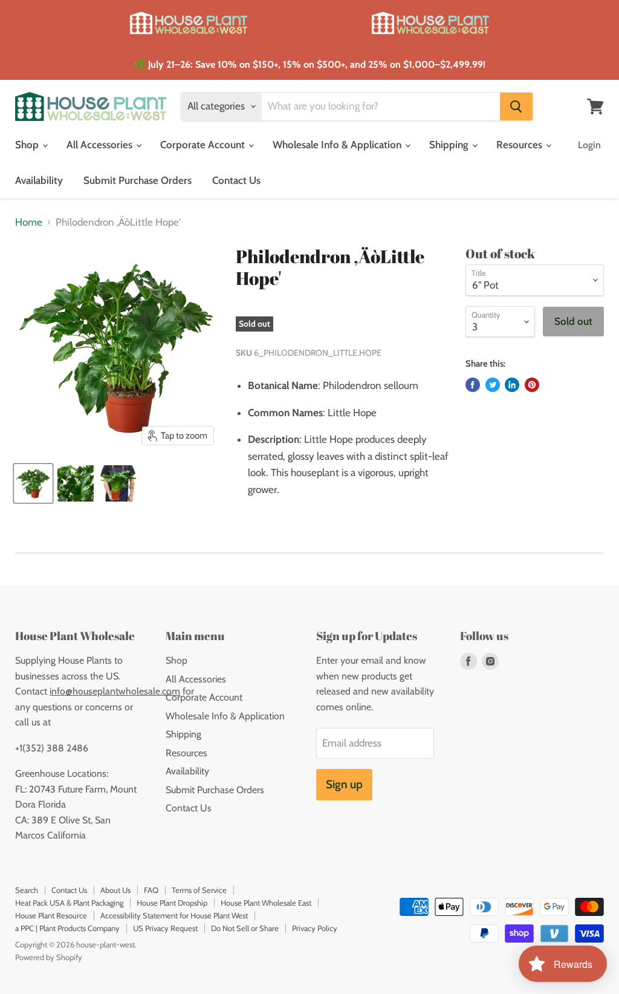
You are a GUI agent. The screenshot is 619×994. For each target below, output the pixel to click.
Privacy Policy (314, 928)
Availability (39, 180)
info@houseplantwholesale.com (115, 691)
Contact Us (236, 180)
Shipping (450, 145)
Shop (28, 145)
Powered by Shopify (48, 957)
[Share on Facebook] (472, 385)
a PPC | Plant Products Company (67, 928)
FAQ (151, 890)
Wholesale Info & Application (338, 145)
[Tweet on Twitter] (492, 385)
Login (589, 145)
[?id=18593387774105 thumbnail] (75, 483)
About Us (115, 890)
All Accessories (100, 145)
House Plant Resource (51, 915)
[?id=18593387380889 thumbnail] (33, 483)
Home (28, 222)
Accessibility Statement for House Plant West (174, 915)
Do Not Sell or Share (245, 928)
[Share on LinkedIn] (512, 385)
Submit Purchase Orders (137, 180)
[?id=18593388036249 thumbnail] (118, 483)
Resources (520, 145)
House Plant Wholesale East (266, 902)
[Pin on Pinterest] (532, 385)
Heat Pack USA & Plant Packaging (69, 902)
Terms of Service (199, 890)
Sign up (344, 784)
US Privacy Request (165, 928)
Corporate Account (203, 145)
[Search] (516, 106)
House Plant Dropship (172, 902)
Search (26, 890)
